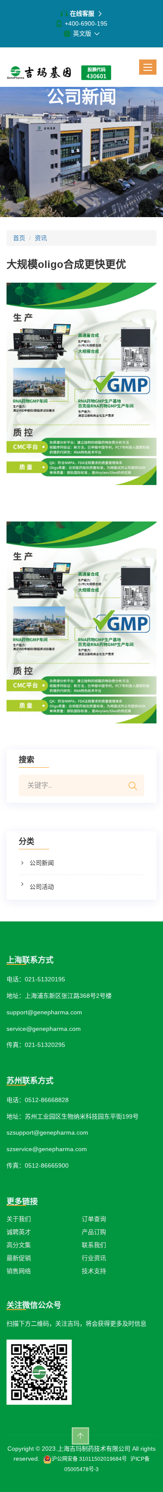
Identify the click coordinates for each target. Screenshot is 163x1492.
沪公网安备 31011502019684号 (89, 1459)
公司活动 (42, 886)
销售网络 (19, 1271)
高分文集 (19, 1244)
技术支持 (94, 1271)
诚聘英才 (19, 1231)
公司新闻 (42, 862)
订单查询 (94, 1218)
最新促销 (19, 1257)
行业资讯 (94, 1257)
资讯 (41, 237)
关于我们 (19, 1218)
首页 (19, 237)
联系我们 (94, 1244)
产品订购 (94, 1231)
